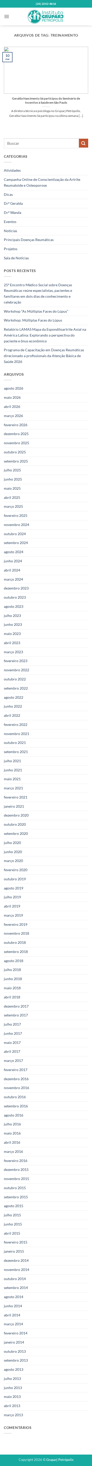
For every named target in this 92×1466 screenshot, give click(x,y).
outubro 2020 (15, 824)
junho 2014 (13, 1306)
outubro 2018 (15, 942)
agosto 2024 (13, 552)
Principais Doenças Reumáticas (29, 239)
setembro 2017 (16, 1015)
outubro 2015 (15, 1188)
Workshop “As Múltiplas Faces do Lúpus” (36, 311)
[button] (6, 16)
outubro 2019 (15, 879)
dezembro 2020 (16, 815)
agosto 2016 (13, 1115)
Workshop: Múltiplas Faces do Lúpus (33, 320)
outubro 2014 (15, 1279)
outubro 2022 (15, 679)
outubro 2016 (15, 1097)
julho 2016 (12, 1124)
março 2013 (13, 1415)
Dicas (8, 194)
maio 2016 (12, 1133)
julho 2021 (12, 761)
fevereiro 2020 (15, 870)
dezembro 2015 (16, 1169)
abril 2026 (12, 406)
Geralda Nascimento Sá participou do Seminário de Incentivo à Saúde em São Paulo (46, 100)
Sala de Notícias (16, 258)
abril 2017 (12, 1051)
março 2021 (13, 788)
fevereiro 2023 (15, 661)
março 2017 (13, 1060)
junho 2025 (13, 479)
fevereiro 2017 (15, 1069)
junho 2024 (13, 561)
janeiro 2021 (14, 806)
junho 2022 (13, 706)
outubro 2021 (15, 742)
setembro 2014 (16, 1287)
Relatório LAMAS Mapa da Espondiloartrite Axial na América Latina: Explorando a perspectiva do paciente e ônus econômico (45, 335)
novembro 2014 (16, 1269)
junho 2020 (13, 852)
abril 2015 (12, 1233)
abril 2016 (12, 1142)
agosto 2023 (13, 606)
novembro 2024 (16, 524)
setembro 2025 (16, 461)
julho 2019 (12, 897)
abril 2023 (12, 643)
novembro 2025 (16, 443)
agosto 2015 (13, 1206)
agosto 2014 (13, 1297)
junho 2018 (13, 979)
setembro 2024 (16, 542)
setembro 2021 (16, 752)
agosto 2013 (13, 1369)
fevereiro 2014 (15, 1333)
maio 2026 (12, 397)
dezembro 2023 (16, 588)
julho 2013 (12, 1378)
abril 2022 (12, 715)
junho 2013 (13, 1387)
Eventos (10, 221)
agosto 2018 (13, 961)
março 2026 (13, 415)
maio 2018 (12, 988)
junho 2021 (13, 770)
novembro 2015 (16, 1178)
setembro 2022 (16, 688)
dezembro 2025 (16, 434)
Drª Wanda (12, 212)
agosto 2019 (13, 888)
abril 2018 (12, 997)
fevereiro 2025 (15, 515)
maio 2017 (12, 1042)
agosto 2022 (13, 697)
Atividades (12, 170)
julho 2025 (12, 470)
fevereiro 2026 (15, 425)
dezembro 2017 (16, 1006)
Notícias (10, 231)
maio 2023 (12, 633)
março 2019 (13, 915)
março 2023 (13, 652)
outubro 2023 (15, 597)
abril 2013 (12, 1406)
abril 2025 (12, 497)
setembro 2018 (16, 951)
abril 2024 (12, 570)
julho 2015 (12, 1215)
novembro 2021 (16, 733)
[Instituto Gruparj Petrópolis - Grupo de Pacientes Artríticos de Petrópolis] (46, 16)
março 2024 (13, 579)
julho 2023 (12, 615)
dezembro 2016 (16, 1079)
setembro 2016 (16, 1106)
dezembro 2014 (16, 1260)
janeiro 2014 (14, 1342)
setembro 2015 (16, 1197)
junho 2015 (13, 1224)
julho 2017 (12, 1024)
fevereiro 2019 (15, 924)
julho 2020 (12, 842)
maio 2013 (12, 1396)
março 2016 (13, 1151)
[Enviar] (83, 143)
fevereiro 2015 (15, 1242)
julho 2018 (12, 969)
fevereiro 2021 (15, 797)
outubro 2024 (15, 534)
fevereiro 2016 (15, 1160)
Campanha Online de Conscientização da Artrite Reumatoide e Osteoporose (42, 182)
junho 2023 (13, 624)
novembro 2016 (16, 1088)
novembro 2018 (16, 933)
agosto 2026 (13, 388)
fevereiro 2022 (15, 724)
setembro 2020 (16, 833)
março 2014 (13, 1324)
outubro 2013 (15, 1351)
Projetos (10, 249)
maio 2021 (12, 779)
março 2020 (13, 860)
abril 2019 (12, 906)
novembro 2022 (16, 670)
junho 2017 (13, 1033)
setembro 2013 (16, 1360)
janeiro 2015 (14, 1251)
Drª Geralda (13, 203)
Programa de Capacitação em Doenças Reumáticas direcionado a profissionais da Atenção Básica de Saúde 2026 (44, 356)
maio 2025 (12, 488)
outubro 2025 (15, 452)
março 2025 (13, 506)
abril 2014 (12, 1315)
